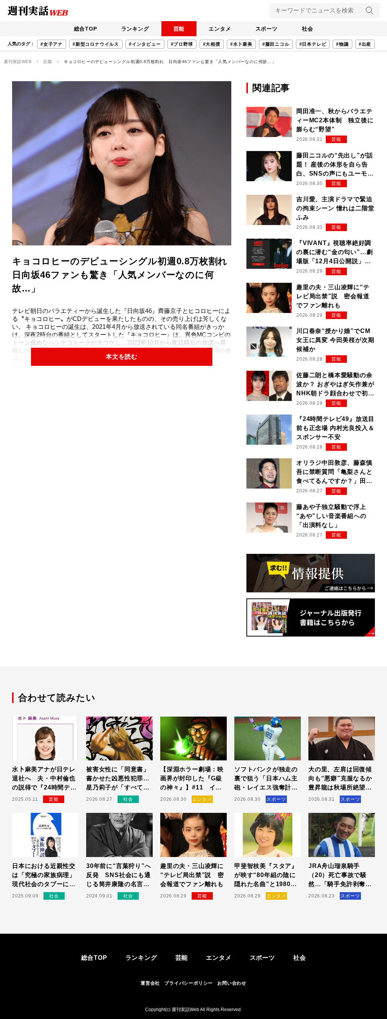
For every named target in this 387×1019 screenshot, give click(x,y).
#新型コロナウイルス (96, 44)
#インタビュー (145, 44)
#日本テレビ (313, 44)
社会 (307, 29)
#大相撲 (211, 44)
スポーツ (266, 29)
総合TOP (85, 29)
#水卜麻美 (241, 44)
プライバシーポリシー (188, 983)
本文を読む (122, 356)
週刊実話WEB (18, 61)
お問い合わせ (231, 983)
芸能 (179, 29)
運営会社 (150, 983)
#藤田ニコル (275, 44)
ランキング (135, 29)
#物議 (342, 44)
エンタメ (220, 29)
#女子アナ (51, 44)
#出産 (365, 44)
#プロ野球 (182, 44)
